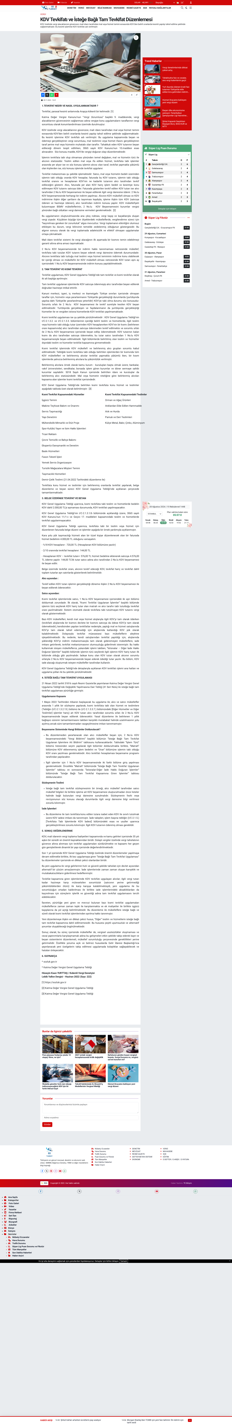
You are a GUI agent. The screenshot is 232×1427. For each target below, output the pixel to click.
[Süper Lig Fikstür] (188, 217)
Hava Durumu (100, 1151)
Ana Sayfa (13, 1197)
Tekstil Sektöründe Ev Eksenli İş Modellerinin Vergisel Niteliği (89, 1085)
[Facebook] (42, 1171)
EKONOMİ (136, 1159)
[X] (47, 1171)
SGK (145, 8)
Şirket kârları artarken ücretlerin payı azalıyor (81, 1420)
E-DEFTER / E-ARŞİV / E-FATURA (176, 1159)
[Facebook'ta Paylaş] (43, 95)
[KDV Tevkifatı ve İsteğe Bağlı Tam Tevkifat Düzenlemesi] (90, 62)
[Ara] (182, 8)
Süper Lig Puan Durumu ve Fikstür (28, 1246)
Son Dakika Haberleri (103, 1162)
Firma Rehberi (15, 1212)
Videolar (63, 2)
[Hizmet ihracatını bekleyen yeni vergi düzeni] (123, 1073)
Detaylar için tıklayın (167, 208)
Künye (11, 1228)
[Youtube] (60, 1171)
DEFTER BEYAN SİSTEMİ (142, 1157)
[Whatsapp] (65, 1171)
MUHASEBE (119, 8)
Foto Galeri (49, 2)
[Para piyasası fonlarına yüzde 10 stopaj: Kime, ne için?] (57, 1044)
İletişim (11, 1231)
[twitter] (79, 1191)
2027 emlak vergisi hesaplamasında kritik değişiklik (89, 1056)
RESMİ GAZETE (134, 8)
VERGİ (81, 8)
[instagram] (118, 1191)
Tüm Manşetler (101, 1159)
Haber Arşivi (100, 1165)
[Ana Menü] (190, 8)
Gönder (47, 1124)
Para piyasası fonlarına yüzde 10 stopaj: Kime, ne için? (56, 1056)
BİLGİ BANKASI (105, 8)
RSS (45, 1183)
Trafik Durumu (100, 1154)
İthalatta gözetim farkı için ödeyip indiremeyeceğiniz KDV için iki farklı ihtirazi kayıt (56, 1086)
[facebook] (41, 1191)
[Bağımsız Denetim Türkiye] (49, 8)
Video (11, 1206)
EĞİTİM (166, 1157)
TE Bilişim (188, 1183)
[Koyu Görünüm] (186, 8)
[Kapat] (230, 1261)
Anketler (12, 1225)
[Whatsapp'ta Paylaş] (52, 95)
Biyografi (12, 1222)
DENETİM (71, 8)
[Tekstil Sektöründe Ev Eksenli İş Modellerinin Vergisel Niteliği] (90, 1073)
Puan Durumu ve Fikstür (104, 1157)
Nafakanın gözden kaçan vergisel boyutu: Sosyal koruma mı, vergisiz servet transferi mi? (123, 1057)
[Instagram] (56, 1171)
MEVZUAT (91, 8)
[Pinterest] (51, 1171)
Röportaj (12, 1218)
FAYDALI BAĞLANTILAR (160, 8)
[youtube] (157, 1191)
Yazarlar (76, 2)
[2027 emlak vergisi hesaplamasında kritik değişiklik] (90, 1044)
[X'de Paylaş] (47, 95)
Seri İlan (12, 1215)
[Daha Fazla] (56, 95)
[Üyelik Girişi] (190, 2)
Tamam (123, 1261)
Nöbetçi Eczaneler (102, 1149)
